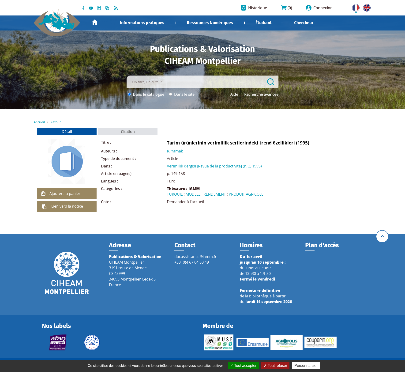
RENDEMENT (214, 194)
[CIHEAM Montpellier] (67, 272)
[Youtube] (91, 7)
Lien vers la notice (67, 206)
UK (365, 6)
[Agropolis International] (286, 342)
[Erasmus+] (252, 342)
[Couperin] (320, 342)
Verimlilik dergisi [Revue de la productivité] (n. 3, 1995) (214, 166)
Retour (55, 122)
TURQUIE (175, 194)
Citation (128, 131)
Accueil (95, 22)
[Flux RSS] (116, 7)
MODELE (193, 194)
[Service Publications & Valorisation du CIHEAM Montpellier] (57, 20)
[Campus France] (92, 342)
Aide (234, 94)
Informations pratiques (142, 22)
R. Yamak (175, 151)
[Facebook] (83, 7)
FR (354, 6)
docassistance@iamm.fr (195, 256)
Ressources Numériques (210, 22)
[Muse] (218, 342)
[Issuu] (107, 7)
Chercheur (303, 22)
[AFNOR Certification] (58, 342)
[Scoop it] (99, 7)
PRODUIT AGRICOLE (246, 194)
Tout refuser (277, 366)
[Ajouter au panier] (43, 193)
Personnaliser (306, 366)
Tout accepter (244, 366)
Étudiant (263, 22)
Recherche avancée (261, 94)
